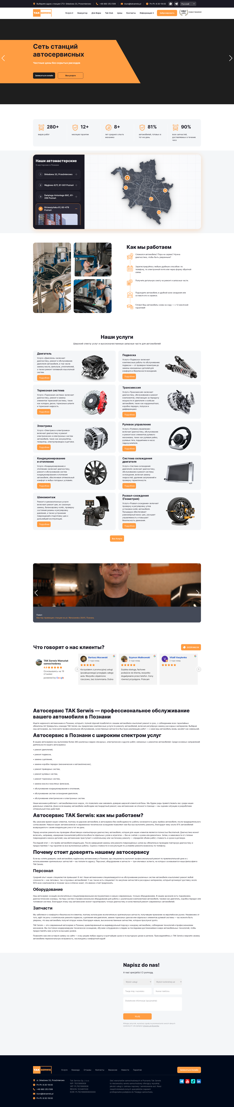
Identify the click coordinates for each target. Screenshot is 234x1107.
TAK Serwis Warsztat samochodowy (56, 662)
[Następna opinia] (198, 669)
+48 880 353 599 (45, 1089)
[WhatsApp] (170, 4)
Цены (119, 13)
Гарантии (137, 1070)
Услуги (68, 13)
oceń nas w (193, 647)
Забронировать (167, 13)
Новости (125, 1070)
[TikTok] (193, 1083)
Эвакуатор (82, 13)
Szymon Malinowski (139, 657)
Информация (146, 13)
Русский (185, 4)
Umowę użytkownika (151, 1026)
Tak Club (109, 13)
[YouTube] (187, 1083)
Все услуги (70, 75)
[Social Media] (176, 4)
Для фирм (96, 13)
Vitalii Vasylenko (178, 657)
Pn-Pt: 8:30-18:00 (45, 1098)
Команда (76, 1070)
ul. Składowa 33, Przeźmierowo (50, 1080)
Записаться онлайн (44, 75)
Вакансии (112, 1070)
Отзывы (87, 1070)
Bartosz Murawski (98, 657)
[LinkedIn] (199, 1083)
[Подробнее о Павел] (117, 585)
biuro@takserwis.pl (45, 1094)
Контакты (131, 13)
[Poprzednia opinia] (77, 669)
